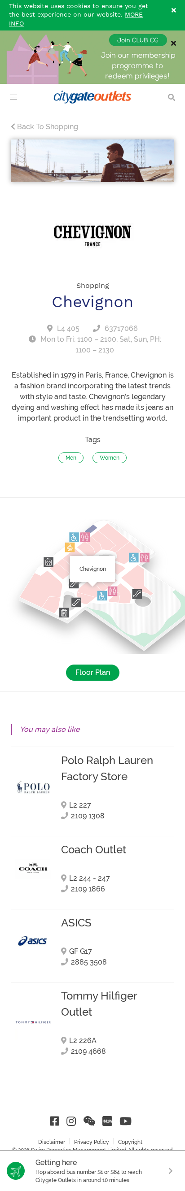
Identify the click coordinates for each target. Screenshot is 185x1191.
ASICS (76, 923)
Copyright (130, 1142)
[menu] (13, 97)
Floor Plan (92, 672)
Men (71, 458)
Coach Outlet (93, 849)
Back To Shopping (46, 126)
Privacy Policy (91, 1142)
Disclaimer (51, 1142)
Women (109, 458)
